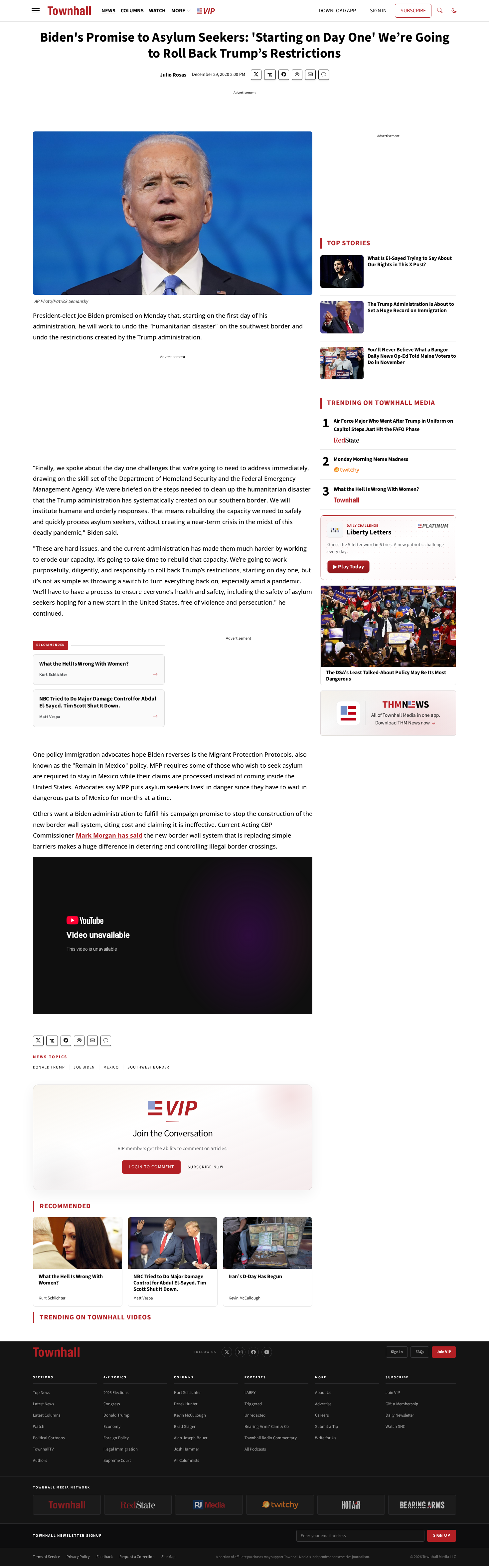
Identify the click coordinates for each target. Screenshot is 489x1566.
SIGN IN (378, 10)
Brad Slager (185, 1427)
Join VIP (444, 1352)
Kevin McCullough (244, 1298)
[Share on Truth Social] (270, 75)
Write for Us (325, 1438)
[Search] (439, 11)
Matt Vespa (143, 1298)
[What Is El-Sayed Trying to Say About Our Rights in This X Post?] (342, 271)
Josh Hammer (186, 1449)
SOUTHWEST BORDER (148, 1067)
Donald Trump (116, 1415)
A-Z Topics (115, 1377)
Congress (111, 1404)
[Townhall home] (56, 1352)
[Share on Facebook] (283, 75)
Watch (38, 1427)
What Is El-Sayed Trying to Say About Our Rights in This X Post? (410, 261)
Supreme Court (117, 1461)
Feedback (104, 1557)
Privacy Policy (78, 1557)
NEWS (108, 10)
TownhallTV (43, 1449)
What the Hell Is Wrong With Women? (71, 1279)
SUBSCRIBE (413, 10)
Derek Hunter (186, 1404)
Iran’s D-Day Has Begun (255, 1276)
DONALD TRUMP (49, 1067)
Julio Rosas (173, 75)
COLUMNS (132, 10)
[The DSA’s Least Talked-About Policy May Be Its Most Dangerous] (388, 626)
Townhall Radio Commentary (270, 1438)
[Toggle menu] (35, 10)
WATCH (157, 10)
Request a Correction (137, 1557)
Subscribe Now (206, 1167)
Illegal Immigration (120, 1449)
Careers (322, 1415)
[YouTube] (266, 1352)
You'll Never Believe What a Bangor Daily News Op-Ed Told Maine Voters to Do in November (412, 356)
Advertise (323, 1404)
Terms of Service (46, 1557)
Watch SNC (395, 1427)
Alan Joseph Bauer (191, 1438)
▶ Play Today (348, 566)
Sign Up (441, 1535)
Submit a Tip (326, 1427)
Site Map (168, 1557)
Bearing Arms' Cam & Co (266, 1427)
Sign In (397, 1352)
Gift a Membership (402, 1404)
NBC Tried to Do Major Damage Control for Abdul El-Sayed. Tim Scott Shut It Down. (169, 1283)
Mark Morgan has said (109, 835)
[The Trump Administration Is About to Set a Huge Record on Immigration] (342, 317)
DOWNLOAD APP (337, 10)
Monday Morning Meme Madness (371, 459)
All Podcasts (255, 1449)
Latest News (43, 1404)
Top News (41, 1393)
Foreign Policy (116, 1438)
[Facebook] (253, 1352)
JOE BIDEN (84, 1067)
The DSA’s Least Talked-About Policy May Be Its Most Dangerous (386, 676)
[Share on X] (256, 75)
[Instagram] (240, 1352)
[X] (227, 1352)
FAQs (419, 1352)
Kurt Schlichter (52, 1298)
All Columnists (186, 1461)
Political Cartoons (49, 1438)
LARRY (249, 1393)
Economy (111, 1427)
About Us (323, 1393)
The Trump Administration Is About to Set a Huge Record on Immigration (411, 307)
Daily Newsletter (400, 1415)
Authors (40, 1461)
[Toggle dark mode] (454, 11)
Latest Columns (46, 1415)
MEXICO (111, 1067)
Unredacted (254, 1415)
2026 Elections (115, 1393)
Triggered (253, 1404)
